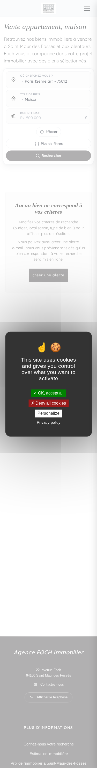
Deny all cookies (50, 403)
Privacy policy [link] (49, 422)
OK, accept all (50, 393)
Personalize (48, 413)
